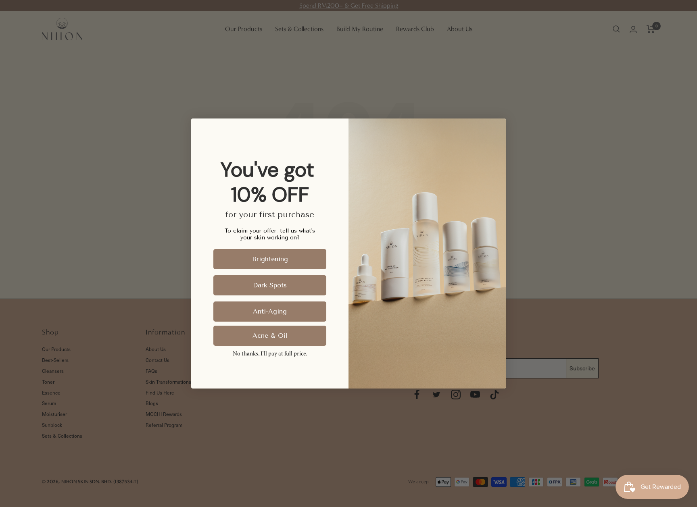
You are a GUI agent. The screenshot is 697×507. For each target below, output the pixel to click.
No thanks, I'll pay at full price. (270, 354)
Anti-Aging (270, 311)
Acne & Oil (270, 335)
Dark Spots (270, 285)
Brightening (270, 259)
